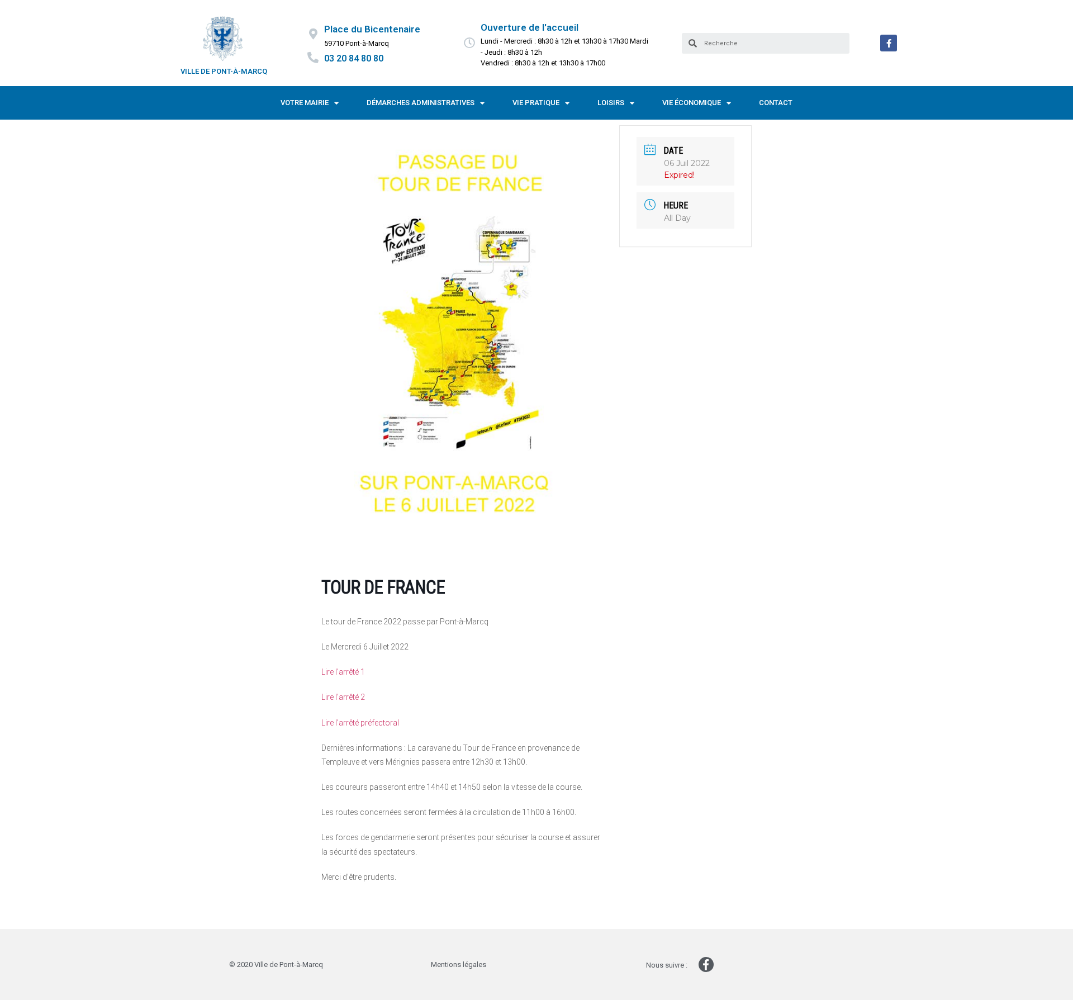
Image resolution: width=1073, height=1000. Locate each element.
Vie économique (691, 102)
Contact (775, 102)
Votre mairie (305, 102)
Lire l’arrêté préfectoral (360, 722)
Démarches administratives (420, 102)
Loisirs (610, 102)
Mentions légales (458, 964)
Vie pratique (535, 102)
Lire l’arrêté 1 (343, 671)
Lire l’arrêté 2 (343, 697)
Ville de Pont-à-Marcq (224, 71)
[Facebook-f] (888, 43)
